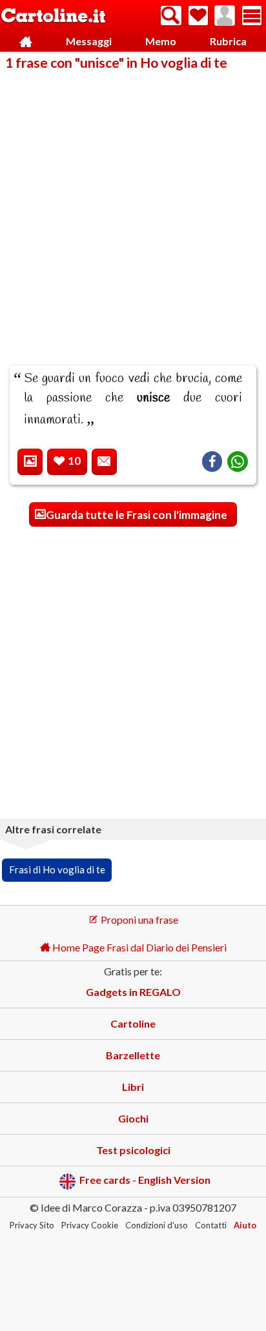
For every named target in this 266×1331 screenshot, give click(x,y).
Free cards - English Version (144, 1180)
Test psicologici (133, 1150)
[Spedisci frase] (104, 462)
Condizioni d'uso (156, 1225)
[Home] (26, 42)
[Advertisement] (133, 209)
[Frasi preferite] (198, 15)
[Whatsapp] (237, 461)
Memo (160, 41)
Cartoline (133, 1023)
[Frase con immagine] (30, 462)
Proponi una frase (138, 919)
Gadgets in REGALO (133, 992)
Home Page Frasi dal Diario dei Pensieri (138, 947)
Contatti (211, 1225)
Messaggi (89, 41)
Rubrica (228, 41)
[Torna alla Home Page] (53, 16)
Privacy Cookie (89, 1225)
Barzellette (133, 1055)
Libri (133, 1087)
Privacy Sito (32, 1225)
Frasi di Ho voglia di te (57, 869)
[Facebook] (212, 461)
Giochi (133, 1118)
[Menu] (251, 15)
